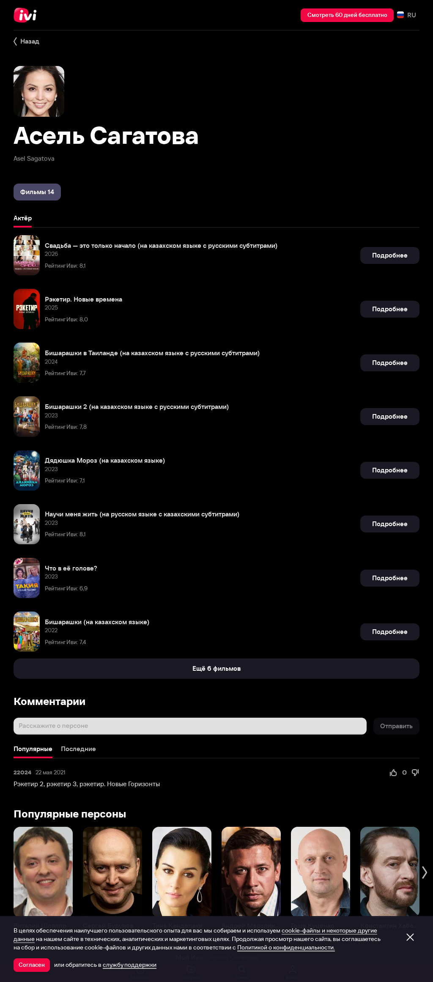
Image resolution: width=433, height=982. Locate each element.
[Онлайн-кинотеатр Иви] (27, 15)
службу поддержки (129, 964)
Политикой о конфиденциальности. (286, 947)
